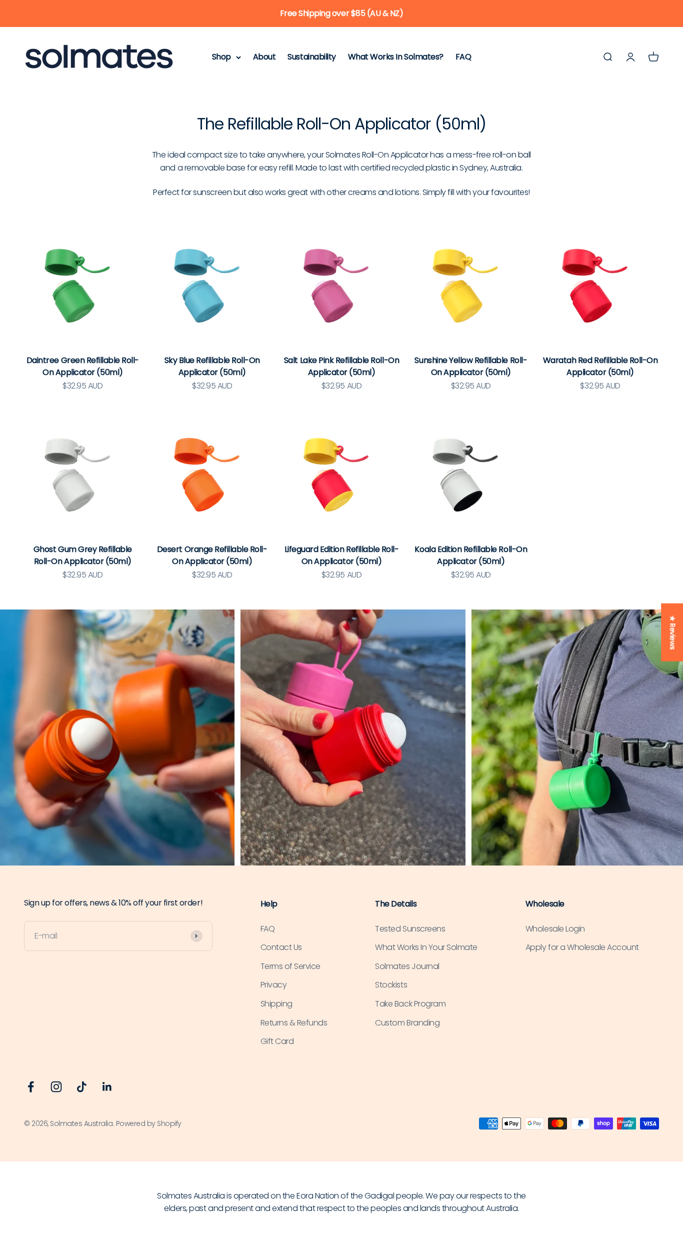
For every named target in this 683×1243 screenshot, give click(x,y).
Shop (221, 56)
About (264, 56)
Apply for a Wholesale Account (582, 947)
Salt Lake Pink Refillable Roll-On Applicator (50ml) (341, 366)
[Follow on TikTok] (81, 1087)
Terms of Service (290, 966)
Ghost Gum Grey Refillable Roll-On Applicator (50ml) (83, 555)
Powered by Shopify (149, 1123)
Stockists (391, 984)
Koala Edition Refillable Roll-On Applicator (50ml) (470, 555)
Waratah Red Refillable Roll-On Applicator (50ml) (600, 366)
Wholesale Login (555, 928)
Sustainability (312, 56)
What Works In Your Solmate (426, 947)
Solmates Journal (407, 966)
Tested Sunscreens (410, 928)
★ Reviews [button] (673, 633)
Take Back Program (410, 1004)
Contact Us (281, 947)
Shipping (276, 1004)
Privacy (273, 984)
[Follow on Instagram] (56, 1087)
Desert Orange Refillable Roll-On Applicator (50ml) (212, 555)
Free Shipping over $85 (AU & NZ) (342, 13)
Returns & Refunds (294, 1022)
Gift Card (277, 1041)
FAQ (464, 56)
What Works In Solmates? (396, 56)
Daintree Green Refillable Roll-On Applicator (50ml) (82, 366)
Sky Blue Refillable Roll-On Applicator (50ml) (212, 366)
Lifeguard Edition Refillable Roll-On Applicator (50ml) (341, 555)
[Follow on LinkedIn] (107, 1087)
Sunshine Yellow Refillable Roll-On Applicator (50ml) (470, 366)
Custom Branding (407, 1022)
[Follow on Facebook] (31, 1087)
